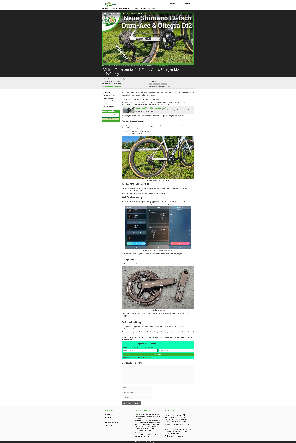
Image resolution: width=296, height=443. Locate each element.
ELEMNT (186, 419)
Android (167, 415)
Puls (165, 431)
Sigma (185, 432)
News (120, 8)
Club (144, 8)
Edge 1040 (168, 419)
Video (125, 8)
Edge (185, 415)
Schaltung (156, 84)
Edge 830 (174, 417)
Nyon (186, 427)
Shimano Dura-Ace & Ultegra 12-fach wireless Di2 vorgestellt (150, 108)
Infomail (134, 357)
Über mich (108, 415)
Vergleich (172, 436)
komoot (177, 427)
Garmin (172, 424)
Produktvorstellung (183, 429)
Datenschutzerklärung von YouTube (160, 65)
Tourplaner (185, 433)
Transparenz (108, 420)
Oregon (166, 429)
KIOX (173, 427)
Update (167, 436)
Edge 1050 (173, 419)
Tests (106, 8)
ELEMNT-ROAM (174, 421)
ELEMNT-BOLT (167, 421)
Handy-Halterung (185, 424)
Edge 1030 (186, 417)
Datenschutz (148, 357)
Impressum (108, 425)
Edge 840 (180, 417)
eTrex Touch (186, 421)
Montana (183, 427)
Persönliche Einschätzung (109, 106)
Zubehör (181, 436)
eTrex (181, 421)
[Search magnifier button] (173, 8)
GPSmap (178, 424)
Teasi (181, 433)
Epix (179, 421)
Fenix (166, 424)
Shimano (164, 84)
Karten (170, 427)
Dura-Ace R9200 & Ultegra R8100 (110, 98)
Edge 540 (169, 417)
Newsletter (108, 417)
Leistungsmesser (107, 103)
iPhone (166, 427)
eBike (180, 415)
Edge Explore (180, 419)
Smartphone (168, 433)
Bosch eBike (173, 415)
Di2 (150, 84)
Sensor (177, 432)
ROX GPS (172, 431)
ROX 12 (168, 431)
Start (102, 79)
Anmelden (158, 354)
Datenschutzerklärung (111, 422)
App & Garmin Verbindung (109, 101)
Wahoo (176, 436)
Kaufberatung (138, 8)
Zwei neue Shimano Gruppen (109, 96)
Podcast (130, 8)
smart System (175, 434)
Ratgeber (114, 8)
